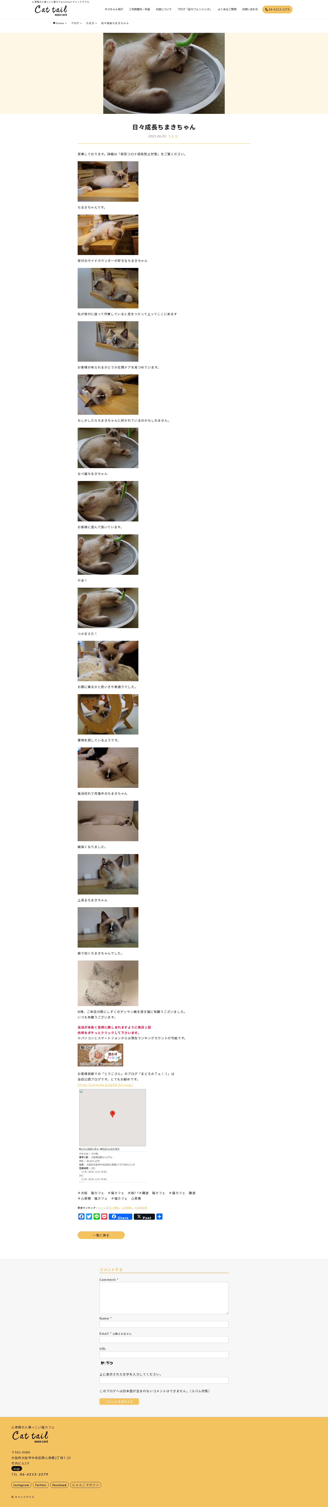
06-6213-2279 (279, 9)
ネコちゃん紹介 (114, 9)
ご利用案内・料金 (139, 9)
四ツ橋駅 (114, 1207)
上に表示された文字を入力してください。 (131, 1374)
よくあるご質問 (227, 9)
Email (104, 1333)
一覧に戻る (101, 1235)
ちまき (173, 136)
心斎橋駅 (126, 1207)
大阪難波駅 (140, 1207)
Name (104, 1318)
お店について (164, 9)
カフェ (102, 1207)
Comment (107, 1279)
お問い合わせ (250, 9)
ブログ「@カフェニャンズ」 (194, 9)
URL (102, 1348)
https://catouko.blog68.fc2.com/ (105, 1084)
